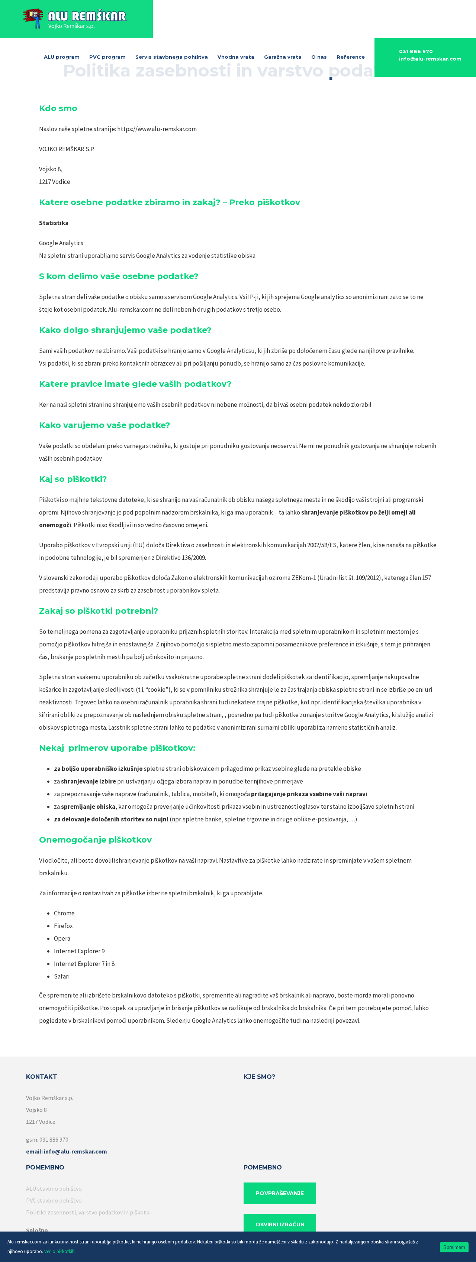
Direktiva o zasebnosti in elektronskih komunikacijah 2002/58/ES (251, 545)
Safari (62, 976)
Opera (62, 938)
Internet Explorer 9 (79, 951)
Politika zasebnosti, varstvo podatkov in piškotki (88, 1212)
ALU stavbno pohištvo (54, 1188)
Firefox (63, 926)
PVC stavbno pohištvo (54, 1200)
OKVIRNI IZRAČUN (280, 1224)
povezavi (347, 1020)
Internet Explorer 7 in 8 (84, 964)
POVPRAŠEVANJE (280, 1193)
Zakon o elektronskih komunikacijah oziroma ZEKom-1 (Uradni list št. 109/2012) (276, 578)
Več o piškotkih (59, 1251)
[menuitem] (66, 57)
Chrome (64, 913)
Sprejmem (454, 1247)
